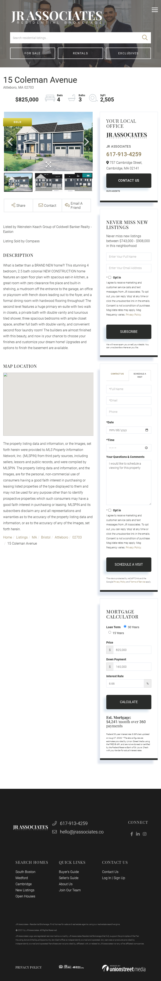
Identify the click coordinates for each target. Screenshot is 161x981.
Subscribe (129, 332)
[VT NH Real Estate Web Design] (123, 968)
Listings (22, 537)
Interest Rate (115, 676)
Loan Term (113, 627)
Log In (106, 878)
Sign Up (119, 878)
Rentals (80, 53)
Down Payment (116, 659)
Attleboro (61, 537)
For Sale (33, 53)
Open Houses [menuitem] (25, 896)
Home (7, 537)
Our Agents (113, 191)
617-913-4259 (124, 154)
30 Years (133, 627)
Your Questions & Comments (125, 457)
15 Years (118, 633)
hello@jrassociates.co (82, 831)
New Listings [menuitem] (25, 890)
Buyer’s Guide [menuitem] (69, 872)
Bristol (46, 537)
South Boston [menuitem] (25, 872)
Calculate (129, 702)
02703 (77, 537)
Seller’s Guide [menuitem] (68, 878)
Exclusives (128, 53)
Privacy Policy (133, 314)
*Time (110, 440)
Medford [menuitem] (22, 878)
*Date (110, 422)
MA (34, 537)
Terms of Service (137, 582)
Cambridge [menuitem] (24, 884)
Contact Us (128, 181)
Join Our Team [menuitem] (70, 890)
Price (109, 642)
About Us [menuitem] (66, 884)
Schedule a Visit (140, 375)
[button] (145, 37)
